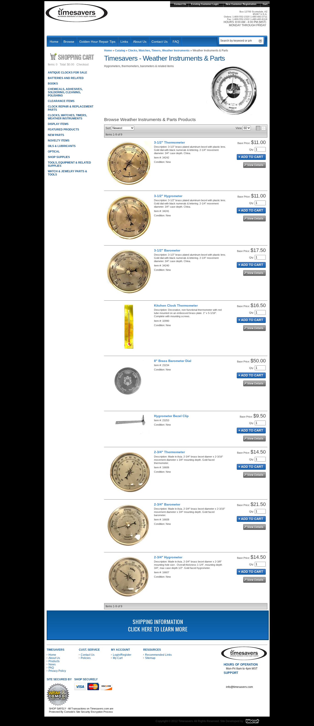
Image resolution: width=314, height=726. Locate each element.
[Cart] (72, 56)
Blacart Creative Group (255, 722)
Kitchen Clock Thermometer (176, 305)
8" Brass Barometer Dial (172, 361)
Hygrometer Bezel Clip (171, 416)
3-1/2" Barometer (167, 250)
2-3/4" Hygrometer (168, 557)
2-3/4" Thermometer (169, 452)
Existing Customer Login (205, 4)
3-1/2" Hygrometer (168, 196)
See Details (254, 165)
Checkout (82, 64)
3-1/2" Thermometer (169, 142)
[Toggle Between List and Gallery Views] (261, 128)
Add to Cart (251, 157)
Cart (265, 4)
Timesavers (77, 12)
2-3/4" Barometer (167, 504)
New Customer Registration (241, 4)
